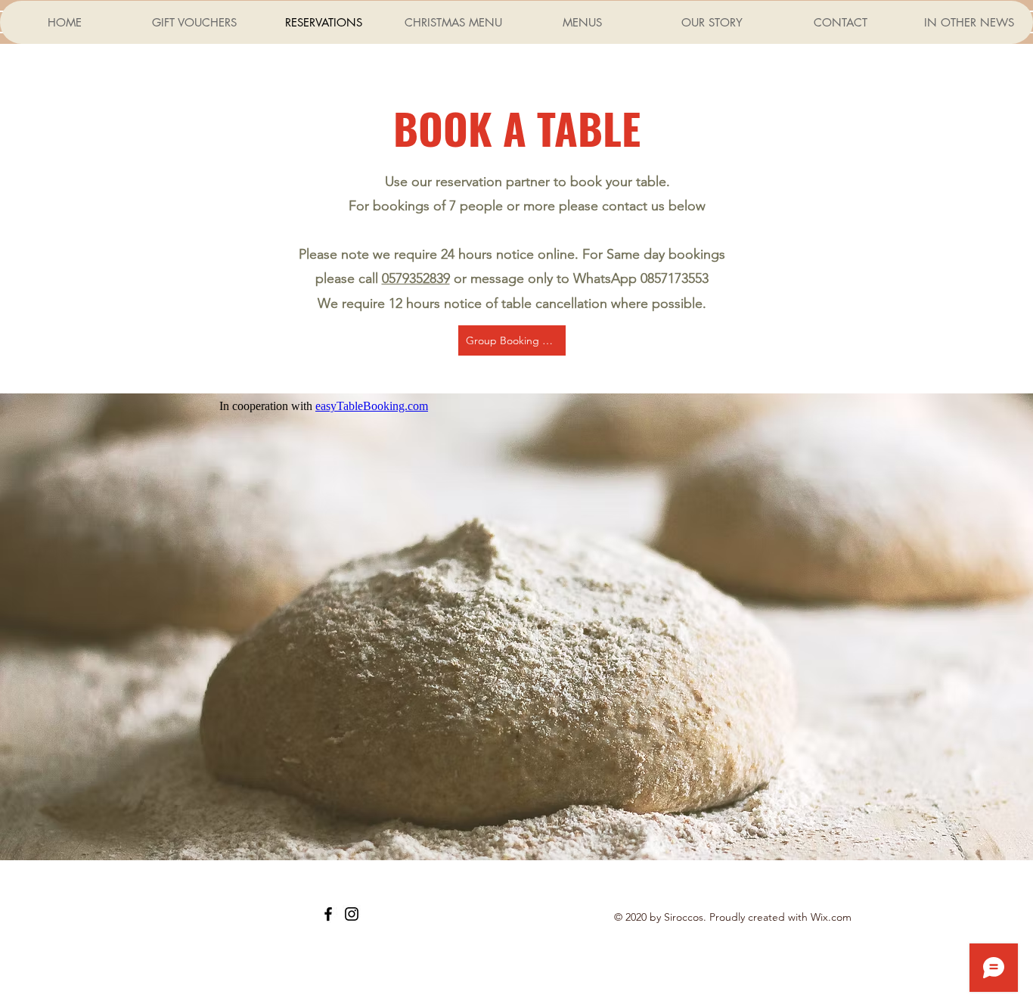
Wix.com (831, 917)
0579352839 (416, 278)
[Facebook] (328, 914)
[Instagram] (352, 914)
